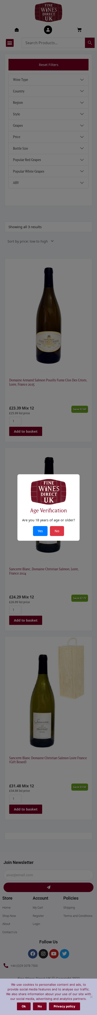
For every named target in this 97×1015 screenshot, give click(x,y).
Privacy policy (64, 1006)
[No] (91, 996)
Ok (24, 1006)
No (40, 1006)
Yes (40, 530)
